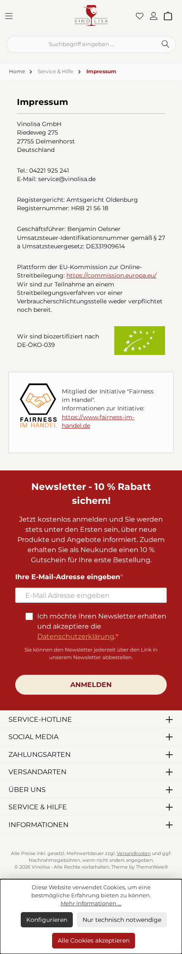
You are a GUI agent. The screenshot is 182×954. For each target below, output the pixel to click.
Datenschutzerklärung (75, 636)
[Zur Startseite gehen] (91, 15)
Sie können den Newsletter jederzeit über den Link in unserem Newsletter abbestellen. (91, 653)
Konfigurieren (46, 919)
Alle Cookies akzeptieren (94, 940)
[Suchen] (165, 44)
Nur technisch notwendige (122, 919)
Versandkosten (134, 853)
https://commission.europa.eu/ (111, 275)
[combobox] (81, 44)
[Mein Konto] (156, 15)
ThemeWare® (152, 867)
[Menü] (11, 15)
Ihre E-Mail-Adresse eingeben (67, 577)
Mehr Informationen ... (91, 903)
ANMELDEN (91, 685)
